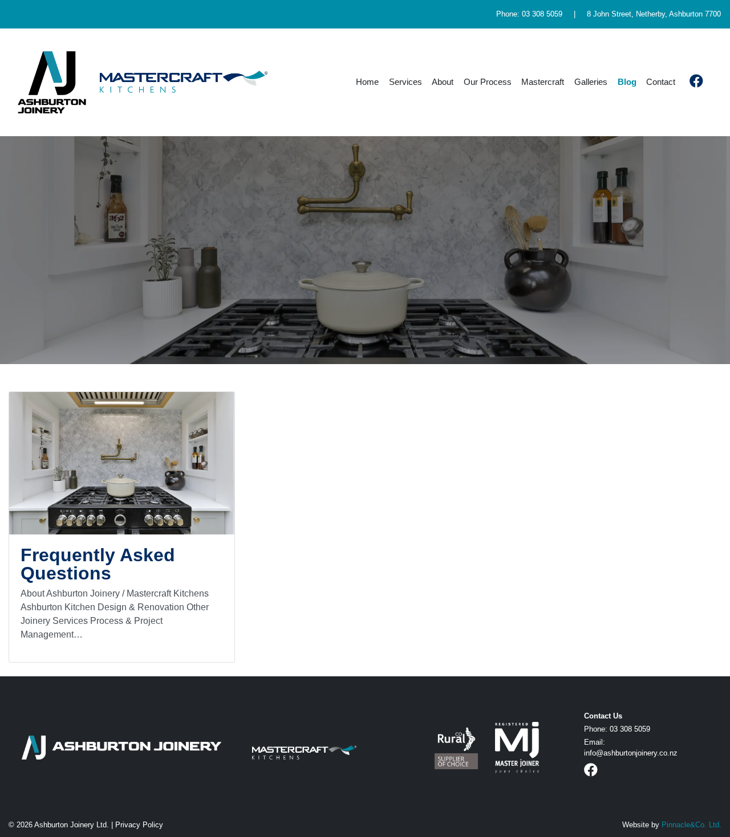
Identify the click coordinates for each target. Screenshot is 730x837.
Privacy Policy (139, 824)
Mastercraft (542, 82)
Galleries (590, 82)
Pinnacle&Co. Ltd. (691, 824)
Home (367, 82)
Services (405, 82)
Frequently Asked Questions (98, 564)
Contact (660, 82)
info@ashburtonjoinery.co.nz (631, 753)
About (442, 82)
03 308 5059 (542, 14)
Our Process (488, 82)
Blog (627, 82)
